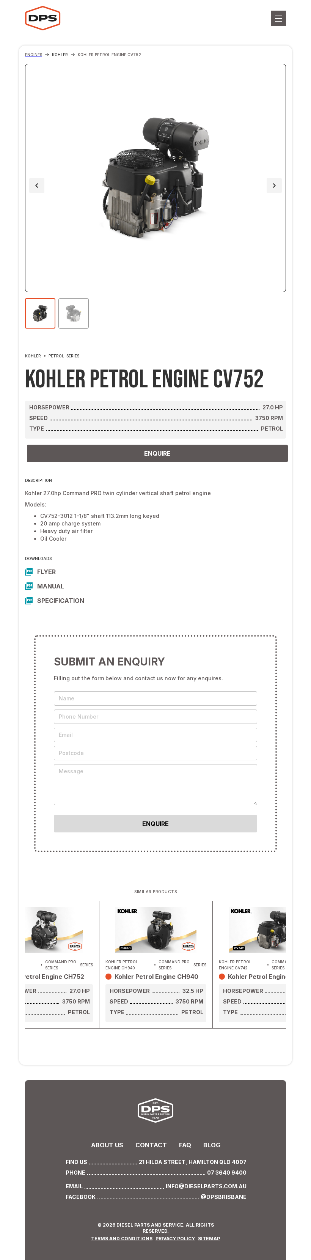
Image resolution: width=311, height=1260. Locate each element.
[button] (278, 18)
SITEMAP (209, 1238)
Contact (151, 1145)
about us (107, 1145)
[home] (68, 18)
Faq (185, 1145)
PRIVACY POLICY (175, 1238)
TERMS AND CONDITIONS (121, 1238)
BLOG (211, 1145)
